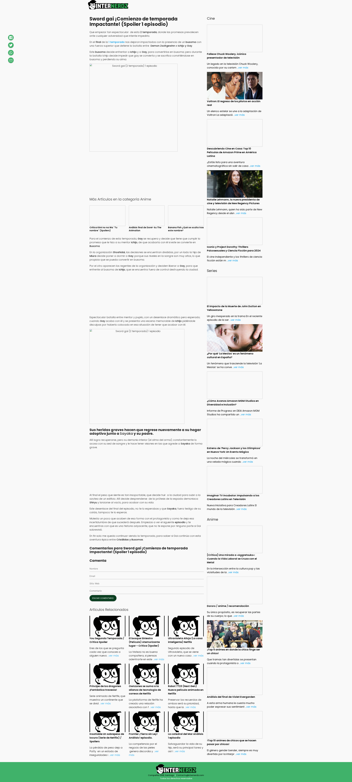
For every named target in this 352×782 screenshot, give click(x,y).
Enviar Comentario (103, 598)
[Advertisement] (147, 174)
